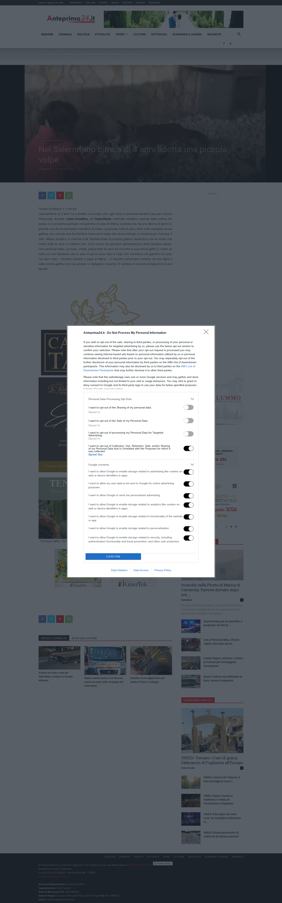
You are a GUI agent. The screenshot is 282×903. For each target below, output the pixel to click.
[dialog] (141, 451)
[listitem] (141, 399)
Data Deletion (119, 570)
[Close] (207, 333)
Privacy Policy (162, 570)
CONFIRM (113, 556)
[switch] (189, 407)
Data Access (141, 570)
